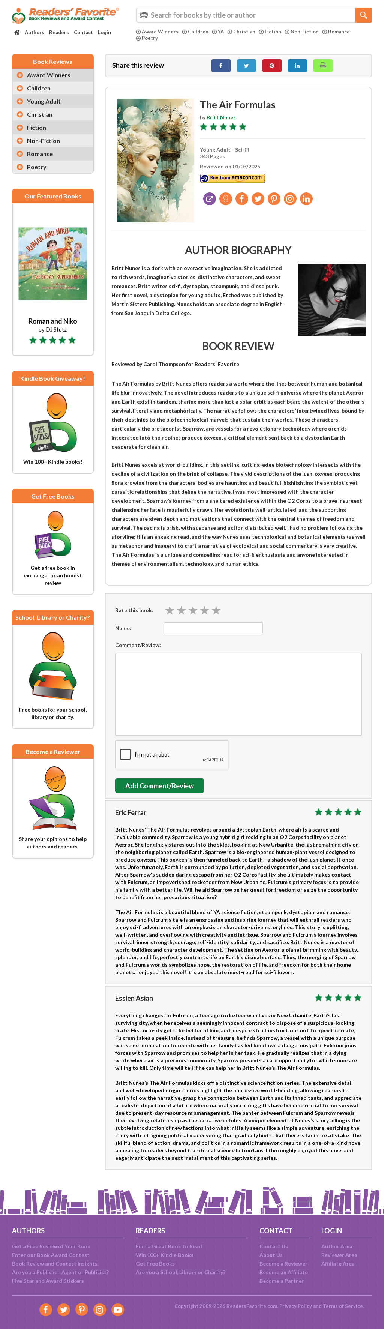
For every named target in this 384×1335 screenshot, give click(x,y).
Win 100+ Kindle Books (165, 1255)
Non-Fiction (305, 32)
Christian (244, 32)
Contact (83, 32)
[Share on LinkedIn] (297, 65)
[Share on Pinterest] (272, 65)
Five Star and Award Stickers (48, 1281)
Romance (339, 32)
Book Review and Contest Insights (55, 1263)
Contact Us (274, 1246)
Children (198, 32)
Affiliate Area (338, 1263)
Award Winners (160, 32)
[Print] (323, 65)
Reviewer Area (339, 1255)
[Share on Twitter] (246, 65)
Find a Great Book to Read (169, 1246)
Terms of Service (343, 1306)
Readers (59, 32)
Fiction (273, 32)
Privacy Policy (295, 1306)
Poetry (150, 38)
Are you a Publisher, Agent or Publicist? (60, 1272)
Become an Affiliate (284, 1272)
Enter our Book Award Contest (51, 1255)
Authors (34, 32)
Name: (123, 628)
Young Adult (44, 101)
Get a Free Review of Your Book (51, 1246)
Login (104, 32)
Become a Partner (282, 1281)
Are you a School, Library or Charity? (180, 1272)
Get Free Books (155, 1263)
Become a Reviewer (284, 1263)
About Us (271, 1255)
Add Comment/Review (159, 786)
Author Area (336, 1246)
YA (221, 32)
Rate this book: (134, 610)
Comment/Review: (138, 645)
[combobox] (253, 15)
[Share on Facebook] (221, 65)
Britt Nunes (221, 117)
